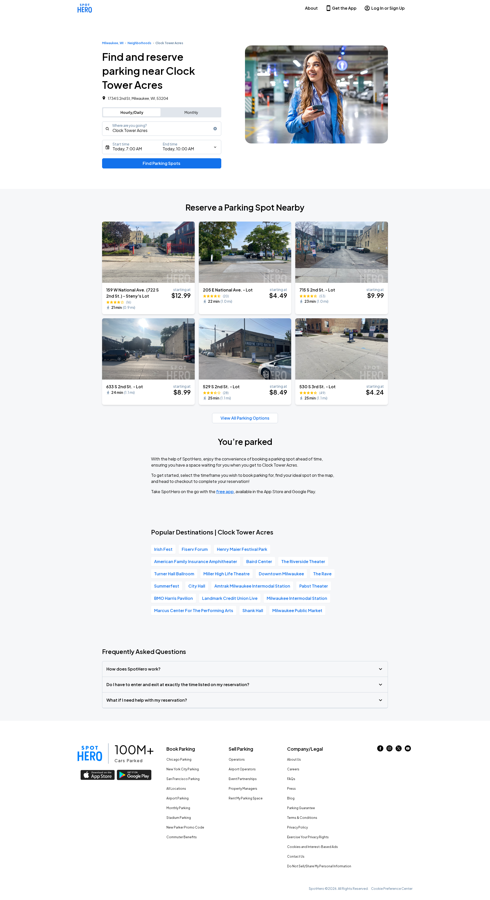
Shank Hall (252, 610)
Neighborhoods (139, 43)
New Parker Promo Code (185, 827)
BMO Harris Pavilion (173, 598)
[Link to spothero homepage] (90, 753)
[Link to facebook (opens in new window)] (380, 749)
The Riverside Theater (303, 561)
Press (291, 788)
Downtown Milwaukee (281, 573)
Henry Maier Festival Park (242, 549)
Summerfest (166, 586)
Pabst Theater (313, 586)
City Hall (196, 586)
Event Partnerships (243, 779)
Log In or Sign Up (388, 8)
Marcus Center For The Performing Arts (193, 610)
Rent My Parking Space (246, 798)
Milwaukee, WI (113, 43)
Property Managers (243, 788)
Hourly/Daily (131, 112)
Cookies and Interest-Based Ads (312, 847)
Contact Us (295, 856)
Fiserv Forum (195, 549)
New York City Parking (182, 769)
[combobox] (161, 128)
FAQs (291, 779)
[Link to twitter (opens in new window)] (399, 749)
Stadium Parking (178, 818)
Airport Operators (242, 769)
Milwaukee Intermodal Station (297, 598)
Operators (237, 759)
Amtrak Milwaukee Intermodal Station (252, 586)
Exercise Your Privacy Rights (308, 837)
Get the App (344, 8)
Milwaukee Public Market (297, 610)
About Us (294, 759)
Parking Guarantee (301, 808)
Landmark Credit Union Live (230, 598)
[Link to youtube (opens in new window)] (408, 749)
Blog (291, 798)
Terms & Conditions (302, 818)
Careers (293, 769)
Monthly (191, 112)
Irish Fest (163, 549)
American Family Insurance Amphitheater (195, 561)
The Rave (322, 573)
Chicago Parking (178, 759)
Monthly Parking (178, 808)
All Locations (176, 788)
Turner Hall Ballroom (174, 573)
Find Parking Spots (161, 163)
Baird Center (259, 561)
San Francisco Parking (183, 779)
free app (225, 491)
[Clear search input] (215, 129)
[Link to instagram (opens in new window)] (389, 749)
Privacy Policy (297, 827)
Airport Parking (177, 798)
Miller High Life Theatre (226, 573)
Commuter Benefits (181, 837)
